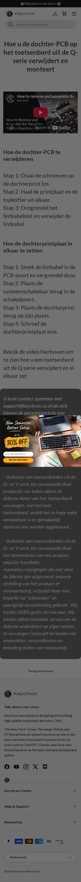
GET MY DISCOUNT (18, 460)
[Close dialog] (79, 417)
